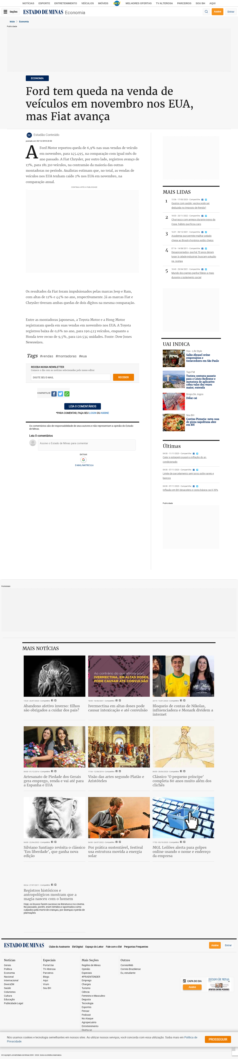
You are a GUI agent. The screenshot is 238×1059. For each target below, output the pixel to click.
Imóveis (103, 3)
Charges (86, 984)
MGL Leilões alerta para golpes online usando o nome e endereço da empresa (181, 851)
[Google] (83, 460)
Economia (75, 12)
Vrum (46, 984)
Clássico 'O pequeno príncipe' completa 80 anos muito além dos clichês (182, 780)
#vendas (46, 356)
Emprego (86, 980)
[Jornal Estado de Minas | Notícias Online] (43, 12)
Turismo (86, 988)
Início (12, 21)
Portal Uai (48, 965)
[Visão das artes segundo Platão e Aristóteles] (119, 746)
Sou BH (200, 3)
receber (123, 377)
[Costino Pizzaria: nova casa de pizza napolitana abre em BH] (174, 422)
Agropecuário (89, 1022)
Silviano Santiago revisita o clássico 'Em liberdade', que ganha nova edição (54, 851)
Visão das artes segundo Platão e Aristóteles (116, 778)
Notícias (28, 3)
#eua (83, 356)
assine (105, 412)
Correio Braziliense (131, 969)
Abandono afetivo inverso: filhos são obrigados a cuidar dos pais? (52, 708)
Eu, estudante (128, 972)
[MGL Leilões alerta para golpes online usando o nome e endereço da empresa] (183, 817)
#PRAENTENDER (91, 976)
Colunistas (10, 992)
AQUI (212, 3)
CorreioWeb (127, 965)
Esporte (44, 3)
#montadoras (66, 356)
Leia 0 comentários (82, 406)
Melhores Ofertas (139, 3)
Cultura (8, 995)
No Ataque (87, 1018)
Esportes (86, 1007)
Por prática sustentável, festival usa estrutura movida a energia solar (115, 851)
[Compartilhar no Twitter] (60, 394)
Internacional (11, 980)
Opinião (86, 969)
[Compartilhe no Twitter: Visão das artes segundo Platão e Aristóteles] (119, 771)
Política (8, 969)
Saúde (7, 988)
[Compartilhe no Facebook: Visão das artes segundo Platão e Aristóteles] (116, 771)
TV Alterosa (164, 3)
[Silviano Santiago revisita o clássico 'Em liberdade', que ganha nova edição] (54, 817)
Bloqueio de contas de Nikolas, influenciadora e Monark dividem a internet (183, 710)
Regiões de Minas (91, 965)
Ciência (86, 992)
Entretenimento (65, 3)
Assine (217, 11)
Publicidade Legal (13, 1003)
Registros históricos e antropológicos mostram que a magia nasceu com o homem (50, 894)
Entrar (231, 11)
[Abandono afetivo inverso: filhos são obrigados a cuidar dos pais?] (54, 676)
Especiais (87, 972)
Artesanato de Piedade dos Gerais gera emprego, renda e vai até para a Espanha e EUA (54, 780)
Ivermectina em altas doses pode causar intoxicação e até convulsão (118, 708)
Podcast (86, 1014)
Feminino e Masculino (93, 995)
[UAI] (117, 3)
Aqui (45, 980)
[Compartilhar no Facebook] (54, 394)
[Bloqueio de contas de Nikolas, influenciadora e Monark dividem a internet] (183, 676)
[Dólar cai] (174, 401)
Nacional (9, 976)
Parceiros (184, 3)
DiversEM (9, 984)
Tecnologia (87, 1003)
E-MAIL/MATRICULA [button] (84, 465)
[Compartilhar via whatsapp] (67, 394)
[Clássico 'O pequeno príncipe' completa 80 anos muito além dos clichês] (183, 746)
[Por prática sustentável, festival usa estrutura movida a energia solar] (119, 817)
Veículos (87, 3)
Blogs (46, 976)
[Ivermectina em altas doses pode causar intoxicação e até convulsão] (119, 676)
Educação (9, 999)
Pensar (85, 1011)
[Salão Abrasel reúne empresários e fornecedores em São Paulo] (174, 358)
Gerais (7, 965)
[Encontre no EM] (206, 11)
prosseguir (218, 1039)
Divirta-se (87, 1030)
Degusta (86, 999)
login (93, 412)
